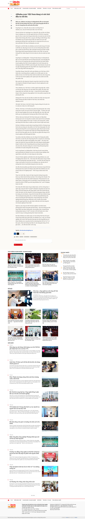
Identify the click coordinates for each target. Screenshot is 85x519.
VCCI (12, 8)
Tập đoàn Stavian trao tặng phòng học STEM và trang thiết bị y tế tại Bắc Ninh (15, 266)
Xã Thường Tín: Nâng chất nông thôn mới (22, 481)
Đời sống (39, 8)
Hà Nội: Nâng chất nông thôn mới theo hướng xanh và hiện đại (49, 322)
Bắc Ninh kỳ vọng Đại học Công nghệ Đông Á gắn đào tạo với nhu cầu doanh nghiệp (24, 392)
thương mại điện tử (34, 236)
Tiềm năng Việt (17, 8)
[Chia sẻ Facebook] (11, 21)
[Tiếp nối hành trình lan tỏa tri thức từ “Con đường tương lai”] (50, 471)
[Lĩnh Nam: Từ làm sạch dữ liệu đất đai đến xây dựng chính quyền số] (50, 366)
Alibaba (17, 236)
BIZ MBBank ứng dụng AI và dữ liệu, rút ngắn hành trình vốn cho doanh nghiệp (50, 283)
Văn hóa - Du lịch (47, 8)
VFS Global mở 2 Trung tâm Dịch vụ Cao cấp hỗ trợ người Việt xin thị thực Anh (24, 407)
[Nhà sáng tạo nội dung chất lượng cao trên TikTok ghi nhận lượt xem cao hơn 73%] (50, 351)
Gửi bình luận (18, 244)
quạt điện (21, 236)
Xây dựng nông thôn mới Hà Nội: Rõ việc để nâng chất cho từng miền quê (32, 322)
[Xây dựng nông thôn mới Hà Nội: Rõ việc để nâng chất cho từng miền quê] (33, 314)
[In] (23, 234)
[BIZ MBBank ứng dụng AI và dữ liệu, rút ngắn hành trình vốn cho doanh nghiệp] (50, 275)
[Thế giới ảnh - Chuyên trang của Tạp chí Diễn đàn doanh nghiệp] (15, 3)
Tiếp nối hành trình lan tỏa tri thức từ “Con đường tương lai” (24, 467)
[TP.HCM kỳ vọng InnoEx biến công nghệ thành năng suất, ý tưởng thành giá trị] (33, 258)
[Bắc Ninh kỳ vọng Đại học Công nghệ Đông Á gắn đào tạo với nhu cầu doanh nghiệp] (50, 396)
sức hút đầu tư (26, 236)
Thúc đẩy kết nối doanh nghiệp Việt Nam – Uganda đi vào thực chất (15, 322)
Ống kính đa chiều (56, 8)
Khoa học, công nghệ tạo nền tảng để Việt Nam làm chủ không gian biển (45, 291)
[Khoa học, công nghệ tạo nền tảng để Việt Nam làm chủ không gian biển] (20, 298)
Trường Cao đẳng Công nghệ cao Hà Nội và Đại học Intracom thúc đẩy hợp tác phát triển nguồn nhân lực (25, 453)
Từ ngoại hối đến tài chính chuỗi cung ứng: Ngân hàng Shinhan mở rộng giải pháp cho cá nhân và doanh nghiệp (33, 283)
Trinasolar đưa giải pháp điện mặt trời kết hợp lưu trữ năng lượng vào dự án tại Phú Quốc (69, 256)
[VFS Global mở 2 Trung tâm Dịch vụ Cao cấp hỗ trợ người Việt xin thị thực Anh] (50, 411)
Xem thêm (33, 495)
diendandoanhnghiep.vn (26, 230)
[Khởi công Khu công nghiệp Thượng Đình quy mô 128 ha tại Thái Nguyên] (15, 275)
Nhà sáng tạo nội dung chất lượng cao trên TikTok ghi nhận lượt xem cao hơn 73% (25, 347)
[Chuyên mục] (8, 3)
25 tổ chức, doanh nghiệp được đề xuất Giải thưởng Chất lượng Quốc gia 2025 (15, 339)
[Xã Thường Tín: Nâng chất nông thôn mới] (50, 486)
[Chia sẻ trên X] (11, 23)
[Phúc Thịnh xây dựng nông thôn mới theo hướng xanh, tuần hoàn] (50, 381)
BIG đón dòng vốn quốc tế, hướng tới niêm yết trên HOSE (49, 265)
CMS (68, 517)
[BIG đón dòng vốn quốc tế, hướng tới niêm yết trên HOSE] (50, 258)
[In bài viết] (11, 28)
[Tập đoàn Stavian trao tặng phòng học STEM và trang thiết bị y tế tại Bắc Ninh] (15, 258)
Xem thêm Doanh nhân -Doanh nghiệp (20, 251)
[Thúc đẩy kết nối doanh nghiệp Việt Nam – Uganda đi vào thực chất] (15, 314)
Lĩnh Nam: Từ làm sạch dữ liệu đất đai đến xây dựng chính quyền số (25, 362)
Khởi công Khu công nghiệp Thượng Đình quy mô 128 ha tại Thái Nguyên (15, 283)
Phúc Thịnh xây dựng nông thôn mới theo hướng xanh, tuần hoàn (24, 377)
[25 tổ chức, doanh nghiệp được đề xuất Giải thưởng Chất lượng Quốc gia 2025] (15, 331)
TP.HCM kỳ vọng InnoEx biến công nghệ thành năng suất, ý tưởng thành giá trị (32, 266)
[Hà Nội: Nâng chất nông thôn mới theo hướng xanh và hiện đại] (50, 314)
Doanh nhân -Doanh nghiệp (29, 8)
